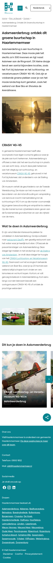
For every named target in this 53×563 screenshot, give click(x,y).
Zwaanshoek (8, 543)
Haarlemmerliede (10, 520)
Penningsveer (20, 531)
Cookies (7, 558)
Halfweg (24, 520)
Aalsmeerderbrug (10, 509)
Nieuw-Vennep (9, 528)
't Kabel (20, 539)
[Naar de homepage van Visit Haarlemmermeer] (8, 8)
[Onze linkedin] (13, 488)
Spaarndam (37, 535)
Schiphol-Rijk (24, 535)
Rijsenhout (33, 531)
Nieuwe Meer (24, 528)
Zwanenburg (22, 543)
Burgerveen (7, 516)
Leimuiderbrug (9, 524)
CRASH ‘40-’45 (23, 174)
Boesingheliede (20, 513)
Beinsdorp (7, 513)
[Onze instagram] (9, 488)
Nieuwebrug (37, 528)
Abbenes (24, 509)
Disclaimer (8, 554)
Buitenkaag (34, 513)
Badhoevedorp (36, 509)
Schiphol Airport (9, 535)
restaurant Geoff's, (15, 240)
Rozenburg (44, 531)
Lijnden (20, 524)
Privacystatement (33, 554)
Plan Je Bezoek (15, 19)
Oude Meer (7, 531)
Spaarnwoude (9, 539)
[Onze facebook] (4, 488)
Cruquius (18, 516)
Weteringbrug (42, 539)
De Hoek (28, 516)
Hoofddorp (35, 520)
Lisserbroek (30, 524)
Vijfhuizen (30, 539)
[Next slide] (49, 379)
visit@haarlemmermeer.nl (19, 466)
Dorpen (26, 19)
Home (4, 19)
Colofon (19, 554)
